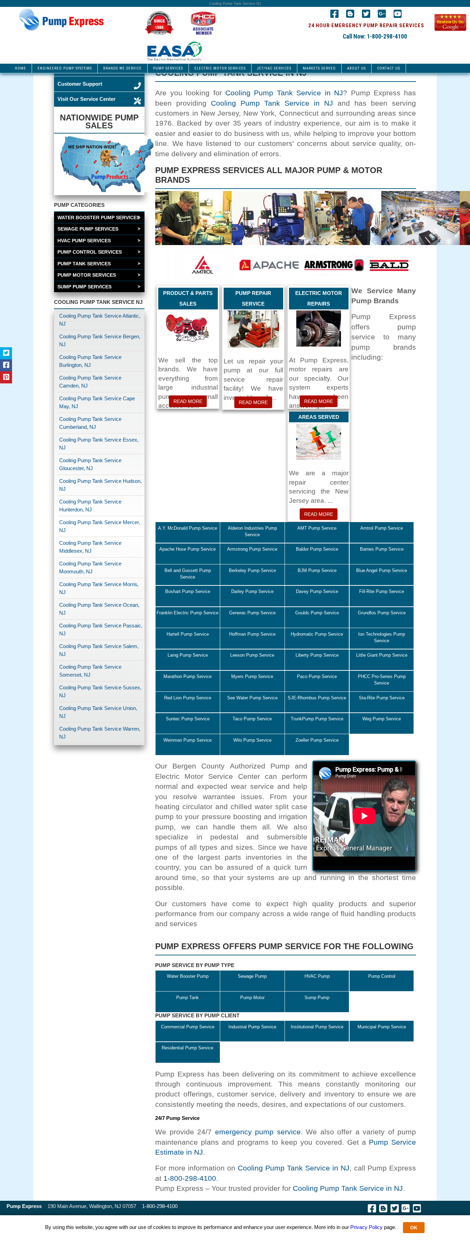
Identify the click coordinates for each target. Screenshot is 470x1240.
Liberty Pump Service (317, 655)
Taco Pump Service (252, 718)
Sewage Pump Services (87, 229)
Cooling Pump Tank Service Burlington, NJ (90, 361)
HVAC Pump (317, 976)
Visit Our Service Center (86, 99)
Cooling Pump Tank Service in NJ (284, 93)
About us (356, 68)
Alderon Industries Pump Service (252, 531)
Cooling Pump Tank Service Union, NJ (98, 712)
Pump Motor (252, 997)
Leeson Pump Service (252, 655)
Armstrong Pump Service (252, 549)
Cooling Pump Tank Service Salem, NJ (99, 650)
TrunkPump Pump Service (317, 718)
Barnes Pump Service (382, 549)
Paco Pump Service (317, 676)
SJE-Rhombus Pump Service (317, 697)
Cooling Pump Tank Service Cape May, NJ (97, 402)
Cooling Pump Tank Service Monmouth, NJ (90, 567)
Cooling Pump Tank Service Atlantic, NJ (99, 320)
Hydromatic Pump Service (317, 634)
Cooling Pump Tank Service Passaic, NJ (100, 629)
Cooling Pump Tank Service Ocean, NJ (99, 609)
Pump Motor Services (86, 275)
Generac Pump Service (252, 612)
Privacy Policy (366, 1227)
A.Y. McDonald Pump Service (187, 528)
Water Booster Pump (188, 976)
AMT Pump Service (317, 528)
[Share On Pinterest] (6, 377)
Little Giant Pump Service (381, 655)
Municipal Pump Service (381, 1026)
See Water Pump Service (252, 697)
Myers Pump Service (252, 676)
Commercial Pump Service (187, 1026)
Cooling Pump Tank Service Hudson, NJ (100, 485)
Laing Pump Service (188, 655)
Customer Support (79, 84)
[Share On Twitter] (6, 353)
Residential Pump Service (187, 1047)
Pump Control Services (89, 252)
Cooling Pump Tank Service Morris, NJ (99, 588)
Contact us (388, 68)
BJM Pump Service (317, 570)
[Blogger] (350, 15)
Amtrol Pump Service (381, 528)
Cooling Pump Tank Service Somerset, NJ (90, 671)
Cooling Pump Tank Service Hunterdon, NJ (90, 505)
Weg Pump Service (381, 718)
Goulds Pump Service (317, 612)
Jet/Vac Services (274, 68)
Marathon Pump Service (187, 676)
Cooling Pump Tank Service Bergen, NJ (99, 340)
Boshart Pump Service (187, 591)
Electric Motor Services (220, 68)
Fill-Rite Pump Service (381, 591)
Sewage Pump (252, 976)
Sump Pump (317, 997)
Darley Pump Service (252, 591)
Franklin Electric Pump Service (187, 612)
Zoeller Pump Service (317, 740)
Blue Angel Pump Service (381, 570)
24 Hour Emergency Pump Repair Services (366, 25)
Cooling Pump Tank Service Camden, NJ (90, 382)
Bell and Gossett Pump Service (187, 574)
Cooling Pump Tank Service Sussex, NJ (100, 691)
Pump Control (381, 976)
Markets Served (319, 68)
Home (20, 68)
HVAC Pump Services (84, 240)
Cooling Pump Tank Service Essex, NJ (99, 444)
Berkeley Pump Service (252, 570)
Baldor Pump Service (317, 549)
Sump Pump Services (84, 286)
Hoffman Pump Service (252, 634)
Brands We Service (122, 68)
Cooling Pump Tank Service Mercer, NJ (99, 526)
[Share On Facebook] (6, 365)
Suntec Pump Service (188, 718)
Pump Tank (187, 997)
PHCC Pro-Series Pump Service (382, 680)
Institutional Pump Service (317, 1026)
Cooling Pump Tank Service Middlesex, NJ (90, 547)
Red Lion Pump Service (187, 697)
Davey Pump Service (317, 591)
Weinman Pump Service (187, 740)
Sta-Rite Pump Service (382, 697)
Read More (187, 401)
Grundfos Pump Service (382, 612)
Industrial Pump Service (252, 1026)
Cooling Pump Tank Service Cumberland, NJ (90, 423)
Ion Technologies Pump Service (381, 637)
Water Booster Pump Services (98, 217)
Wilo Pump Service (252, 740)
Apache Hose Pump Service (187, 549)
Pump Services (168, 68)
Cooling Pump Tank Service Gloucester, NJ (90, 464)
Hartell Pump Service (188, 634)
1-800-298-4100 (189, 1178)
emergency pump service (258, 1132)
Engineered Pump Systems (65, 68)
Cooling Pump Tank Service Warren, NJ (99, 733)
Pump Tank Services (84, 263)
